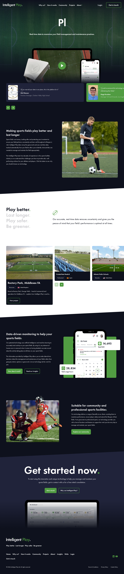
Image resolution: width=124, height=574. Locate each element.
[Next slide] (13, 108)
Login (100, 5)
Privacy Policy (104, 567)
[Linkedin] (113, 556)
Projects (72, 5)
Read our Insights (32, 371)
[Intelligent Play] (12, 5)
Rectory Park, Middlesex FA (24, 283)
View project (14, 301)
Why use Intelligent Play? (68, 490)
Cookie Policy (114, 567)
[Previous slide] (8, 108)
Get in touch (114, 5)
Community (63, 5)
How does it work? (14, 371)
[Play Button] (62, 66)
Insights (60, 554)
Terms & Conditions (93, 567)
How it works (52, 5)
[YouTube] (116, 556)
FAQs (66, 554)
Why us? (42, 5)
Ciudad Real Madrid (63, 274)
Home (8, 554)
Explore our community (81, 432)
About (79, 5)
